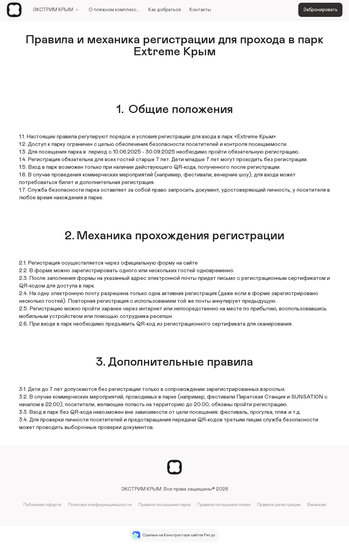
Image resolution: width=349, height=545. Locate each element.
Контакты (200, 9)
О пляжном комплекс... (114, 9)
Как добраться (164, 9)
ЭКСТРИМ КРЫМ (53, 9)
